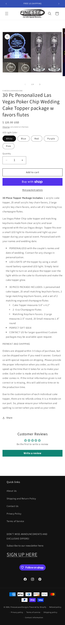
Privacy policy (17, 612)
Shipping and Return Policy (21, 498)
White (9, 138)
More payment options (32, 190)
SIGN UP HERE (22, 554)
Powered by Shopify (37, 607)
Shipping (6, 127)
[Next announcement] (58, 3)
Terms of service (33, 612)
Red (36, 138)
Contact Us (12, 506)
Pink (8, 146)
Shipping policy (50, 612)
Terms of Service (15, 521)
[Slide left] (25, 84)
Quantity (6, 153)
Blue (23, 138)
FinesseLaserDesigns (19, 607)
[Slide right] (40, 84)
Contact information (34, 617)
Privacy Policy (14, 513)
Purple (51, 138)
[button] (6, 13)
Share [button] (9, 417)
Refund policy (55, 607)
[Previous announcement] (6, 3)
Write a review (32, 453)
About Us (12, 490)
